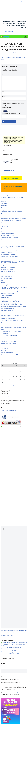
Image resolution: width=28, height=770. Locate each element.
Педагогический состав (6, 207)
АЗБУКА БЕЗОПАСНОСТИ (7, 276)
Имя (3, 91)
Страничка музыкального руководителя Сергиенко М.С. (13, 327)
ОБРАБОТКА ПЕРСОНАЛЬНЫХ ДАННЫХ (10, 250)
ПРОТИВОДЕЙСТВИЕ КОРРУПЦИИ (9, 285)
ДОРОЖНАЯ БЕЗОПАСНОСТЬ (8, 293)
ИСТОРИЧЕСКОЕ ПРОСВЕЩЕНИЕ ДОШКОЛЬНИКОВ (13, 291)
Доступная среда (5, 231)
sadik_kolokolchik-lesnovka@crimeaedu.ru (14, 692)
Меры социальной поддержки (7, 233)
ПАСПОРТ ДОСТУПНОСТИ (7, 308)
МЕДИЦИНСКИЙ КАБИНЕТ (7, 269)
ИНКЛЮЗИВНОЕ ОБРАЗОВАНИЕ (8, 343)
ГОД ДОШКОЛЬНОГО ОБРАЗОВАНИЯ (10, 259)
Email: (4, 150)
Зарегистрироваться (9, 170)
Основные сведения (5, 195)
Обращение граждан (5, 239)
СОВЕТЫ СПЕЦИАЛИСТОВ (7, 273)
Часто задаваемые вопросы (7, 235)
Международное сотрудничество (8, 222)
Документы (3, 201)
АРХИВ (2, 329)
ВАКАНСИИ (3, 350)
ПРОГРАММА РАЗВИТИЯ (7, 310)
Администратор (12, 52)
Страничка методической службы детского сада (12, 320)
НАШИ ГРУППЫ (4, 280)
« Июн (13, 385)
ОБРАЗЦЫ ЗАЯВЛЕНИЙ (6, 295)
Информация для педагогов (7, 352)
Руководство (4, 205)
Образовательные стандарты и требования (11, 228)
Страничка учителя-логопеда (7, 322)
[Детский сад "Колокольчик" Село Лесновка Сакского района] (5, 36)
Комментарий (5, 74)
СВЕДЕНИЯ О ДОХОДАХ (7, 252)
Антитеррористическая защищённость (9, 237)
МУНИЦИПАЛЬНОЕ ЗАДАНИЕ (8, 254)
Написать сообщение (8, 31)
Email (3, 96)
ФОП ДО (3, 265)
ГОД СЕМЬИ (4, 337)
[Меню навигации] (25, 36)
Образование (4, 203)
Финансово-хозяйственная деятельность (10, 216)
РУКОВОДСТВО (4, 348)
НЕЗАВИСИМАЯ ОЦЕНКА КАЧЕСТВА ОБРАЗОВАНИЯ (13, 312)
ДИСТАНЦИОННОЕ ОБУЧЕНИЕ (8, 271)
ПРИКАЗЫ (3, 282)
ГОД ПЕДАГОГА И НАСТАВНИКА (9, 335)
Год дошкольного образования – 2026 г (9, 354)
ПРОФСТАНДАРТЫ (5, 297)
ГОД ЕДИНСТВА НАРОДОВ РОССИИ (9, 256)
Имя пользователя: (7, 145)
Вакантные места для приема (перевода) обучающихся (13, 218)
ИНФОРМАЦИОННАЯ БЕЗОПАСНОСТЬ (10, 242)
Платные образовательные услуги (9, 213)
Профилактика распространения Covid (13, 187)
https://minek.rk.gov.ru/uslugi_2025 (8, 635)
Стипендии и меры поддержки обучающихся (11, 220)
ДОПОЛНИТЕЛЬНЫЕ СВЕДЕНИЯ (8, 267)
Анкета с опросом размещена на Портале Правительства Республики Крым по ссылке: (14, 631)
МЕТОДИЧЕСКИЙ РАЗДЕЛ (7, 278)
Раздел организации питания (11, 178)
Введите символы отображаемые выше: (11, 113)
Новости (3, 665)
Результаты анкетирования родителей (9, 410)
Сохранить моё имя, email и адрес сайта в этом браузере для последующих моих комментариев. (13, 104)
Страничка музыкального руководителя (10, 325)
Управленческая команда (6, 345)
